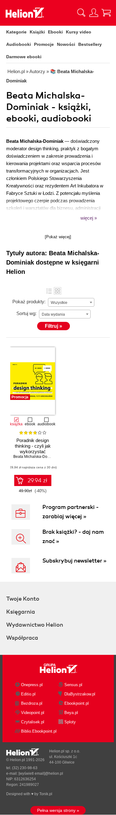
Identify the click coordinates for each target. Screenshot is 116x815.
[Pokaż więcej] (58, 236)
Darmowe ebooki (23, 56)
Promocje (44, 44)
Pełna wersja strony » (58, 810)
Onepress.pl (32, 684)
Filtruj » (53, 326)
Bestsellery (90, 44)
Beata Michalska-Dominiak (35, 456)
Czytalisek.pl (32, 722)
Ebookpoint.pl (76, 703)
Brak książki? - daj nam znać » (73, 536)
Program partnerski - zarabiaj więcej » (70, 512)
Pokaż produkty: (28, 301)
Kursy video (78, 31)
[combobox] (71, 302)
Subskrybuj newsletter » (74, 560)
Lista (49, 291)
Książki (37, 31)
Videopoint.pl (32, 712)
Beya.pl (71, 712)
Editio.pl (28, 694)
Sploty (70, 722)
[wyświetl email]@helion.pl (41, 773)
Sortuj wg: (26, 313)
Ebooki (55, 31)
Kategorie (16, 31)
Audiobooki (18, 44)
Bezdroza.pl (31, 703)
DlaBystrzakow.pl (79, 694)
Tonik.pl (45, 794)
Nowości (66, 44)
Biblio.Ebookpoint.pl (39, 731)
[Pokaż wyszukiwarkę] (81, 12)
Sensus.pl (73, 684)
